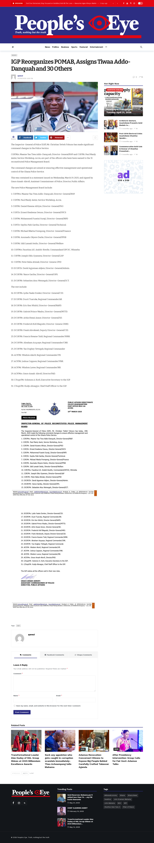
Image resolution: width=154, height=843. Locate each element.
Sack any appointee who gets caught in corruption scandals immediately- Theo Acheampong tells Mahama (59, 761)
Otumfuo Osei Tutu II (112, 807)
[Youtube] (127, 3)
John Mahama (110, 803)
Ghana (122, 795)
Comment (18, 673)
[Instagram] (134, 3)
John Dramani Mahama (122, 799)
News (14, 55)
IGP (18, 625)
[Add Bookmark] (95, 137)
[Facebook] (123, 3)
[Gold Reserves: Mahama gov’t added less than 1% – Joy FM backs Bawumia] (61, 798)
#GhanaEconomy (111, 795)
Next (24, 773)
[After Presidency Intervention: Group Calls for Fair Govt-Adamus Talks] (128, 741)
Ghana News (132, 795)
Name (16, 695)
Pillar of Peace (128, 807)
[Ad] (123, 177)
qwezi (20, 76)
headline (108, 799)
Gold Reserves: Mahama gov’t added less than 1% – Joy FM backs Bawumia (80, 797)
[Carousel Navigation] (115, 3)
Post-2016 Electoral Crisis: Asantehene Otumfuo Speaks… (130, 136)
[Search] (141, 47)
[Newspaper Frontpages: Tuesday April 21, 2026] (123, 102)
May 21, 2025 (75, 803)
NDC (119, 803)
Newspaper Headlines (115, 90)
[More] (106, 47)
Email (59, 695)
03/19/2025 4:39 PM (25, 78)
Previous (16, 773)
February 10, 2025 (77, 811)
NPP (125, 803)
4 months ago (127, 128)
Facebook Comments (55, 655)
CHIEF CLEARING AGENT (77, 808)
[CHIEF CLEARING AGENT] (61, 811)
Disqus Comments (84, 655)
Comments (26, 655)
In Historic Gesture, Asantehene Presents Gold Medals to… (130, 123)
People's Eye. (22, 837)
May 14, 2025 (75, 827)
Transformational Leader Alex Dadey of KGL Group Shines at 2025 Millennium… (80, 821)
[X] (130, 3)
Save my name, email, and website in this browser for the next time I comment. (48, 706)
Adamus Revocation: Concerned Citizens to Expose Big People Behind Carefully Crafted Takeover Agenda (64, 3)
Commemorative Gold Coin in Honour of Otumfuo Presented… (130, 149)
